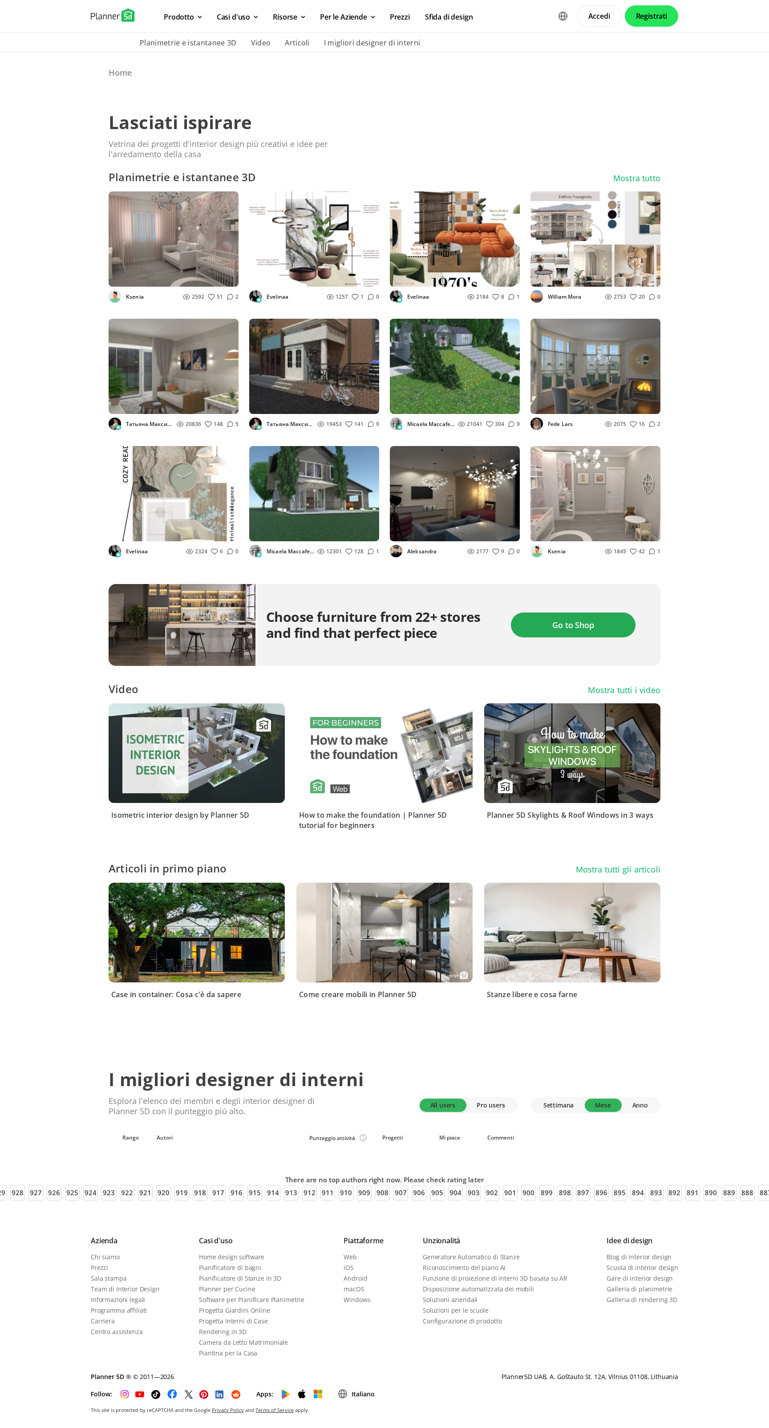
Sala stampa (108, 1278)
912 (310, 1192)
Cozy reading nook (143, 532)
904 (455, 1192)
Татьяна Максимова (149, 424)
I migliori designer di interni (372, 43)
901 (510, 1192)
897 (583, 1192)
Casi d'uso (215, 1240)
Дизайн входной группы (294, 404)
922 (127, 1192)
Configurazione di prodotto (462, 1321)
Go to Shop (573, 625)
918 (200, 1192)
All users (443, 1105)
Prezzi (99, 1267)
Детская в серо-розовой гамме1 (587, 532)
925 (72, 1192)
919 (182, 1192)
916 (237, 1192)
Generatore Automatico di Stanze (471, 1257)
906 (419, 1192)
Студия (406, 532)
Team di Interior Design (125, 1289)
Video (261, 43)
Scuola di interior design (642, 1267)
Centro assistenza (117, 1331)
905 (437, 1192)
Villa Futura (413, 404)
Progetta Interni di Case (233, 1321)
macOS (354, 1289)
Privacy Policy (228, 1410)
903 (474, 1192)
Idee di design (629, 1240)
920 (164, 1192)
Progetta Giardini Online (234, 1310)
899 (547, 1192)
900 (528, 1192)
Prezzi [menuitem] (400, 17)
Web (350, 1257)
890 (711, 1192)
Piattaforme (363, 1240)
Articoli (297, 43)
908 (382, 1192)
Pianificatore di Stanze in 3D (240, 1278)
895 (620, 1192)
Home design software (231, 1257)
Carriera (103, 1321)
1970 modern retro (424, 277)
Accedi (599, 16)
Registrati (651, 16)
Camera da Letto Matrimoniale (243, 1342)
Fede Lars (559, 424)
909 (364, 1192)
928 (18, 1192)
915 (255, 1192)
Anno (640, 1105)
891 (693, 1192)
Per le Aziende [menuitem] (343, 17)
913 (291, 1192)
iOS (349, 1267)
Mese (603, 1105)
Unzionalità (441, 1240)
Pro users (491, 1105)
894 (638, 1192)
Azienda (104, 1240)
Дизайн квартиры (143, 404)
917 (218, 1192)
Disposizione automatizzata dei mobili (478, 1289)
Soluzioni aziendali (450, 1299)
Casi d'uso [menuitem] (233, 17)
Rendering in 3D (223, 1331)
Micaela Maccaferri (430, 424)
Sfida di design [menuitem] (449, 17)
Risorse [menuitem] (285, 17)
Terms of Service (274, 1410)
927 (36, 1192)
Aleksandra (421, 551)
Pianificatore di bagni (230, 1267)
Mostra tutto (636, 178)
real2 (543, 277)
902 (492, 1192)
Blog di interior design (639, 1257)
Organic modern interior (292, 277)
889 (729, 1192)
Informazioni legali (118, 1299)
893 (656, 1192)
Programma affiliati (119, 1310)
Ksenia (134, 296)
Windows (357, 1299)
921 (145, 1192)
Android (355, 1278)
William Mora (564, 296)
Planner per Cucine (227, 1289)
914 (273, 1192)
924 (91, 1192)
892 (674, 1192)
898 (565, 1192)
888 (747, 1192)
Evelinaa (276, 296)
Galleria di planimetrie (639, 1289)
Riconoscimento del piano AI (464, 1267)
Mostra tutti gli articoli (618, 869)
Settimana (558, 1105)
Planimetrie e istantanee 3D (188, 43)
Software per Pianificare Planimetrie (251, 1299)
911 (328, 1192)
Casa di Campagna (283, 532)
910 (346, 1192)
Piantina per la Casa (228, 1353)
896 (601, 1192)
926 (54, 1192)
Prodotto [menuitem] (179, 17)
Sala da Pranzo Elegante (573, 404)
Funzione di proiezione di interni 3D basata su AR (495, 1278)
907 (401, 1192)
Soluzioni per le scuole (456, 1310)
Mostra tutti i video (624, 690)
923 (109, 1192)
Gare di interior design (640, 1278)
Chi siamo (105, 1257)
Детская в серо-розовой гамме (163, 277)
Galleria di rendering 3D (642, 1299)
